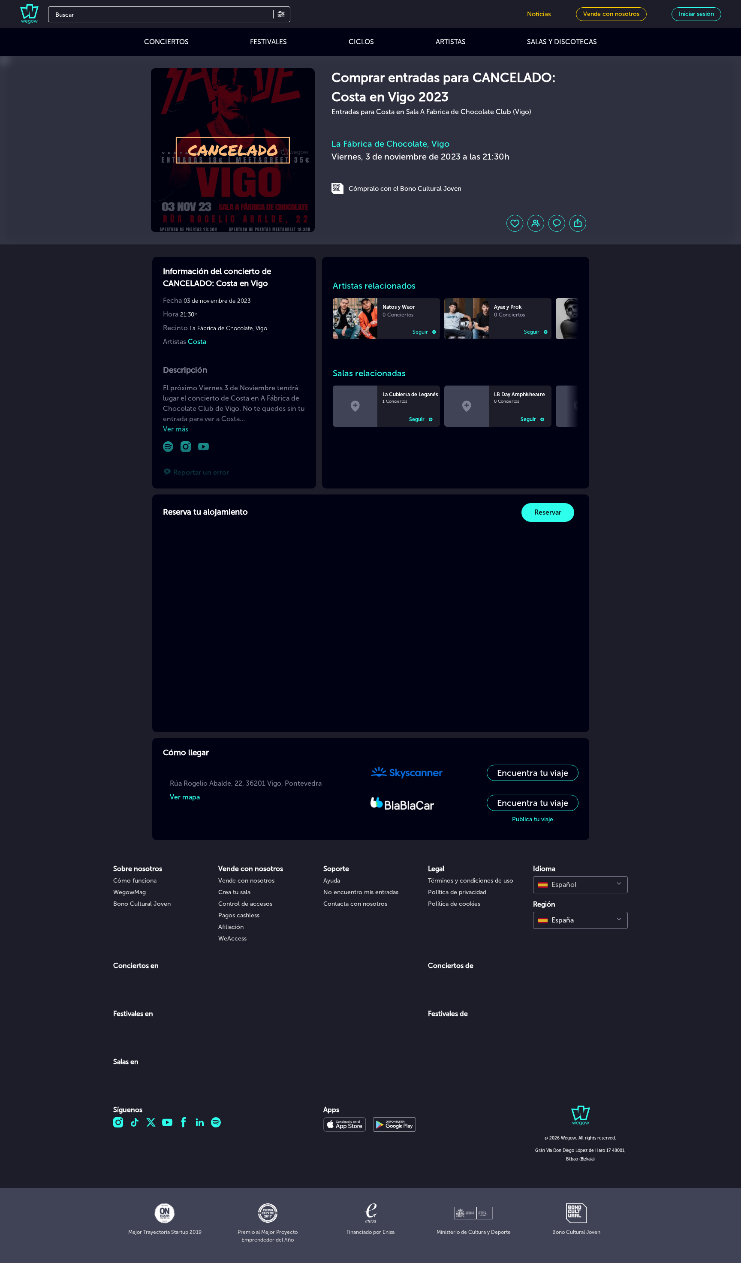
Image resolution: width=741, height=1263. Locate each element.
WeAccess (232, 938)
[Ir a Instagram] (186, 446)
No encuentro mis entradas (360, 892)
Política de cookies (454, 903)
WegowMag (129, 892)
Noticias (539, 14)
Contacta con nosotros (355, 903)
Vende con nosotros (246, 880)
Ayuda (331, 880)
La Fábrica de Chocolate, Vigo (390, 144)
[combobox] (580, 885)
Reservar (547, 512)
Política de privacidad (457, 892)
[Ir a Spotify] (168, 446)
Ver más (175, 429)
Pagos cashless (238, 915)
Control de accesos (245, 903)
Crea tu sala (234, 892)
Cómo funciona (135, 880)
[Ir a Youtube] (203, 446)
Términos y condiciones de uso (470, 880)
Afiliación (231, 927)
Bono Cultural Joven (142, 903)
